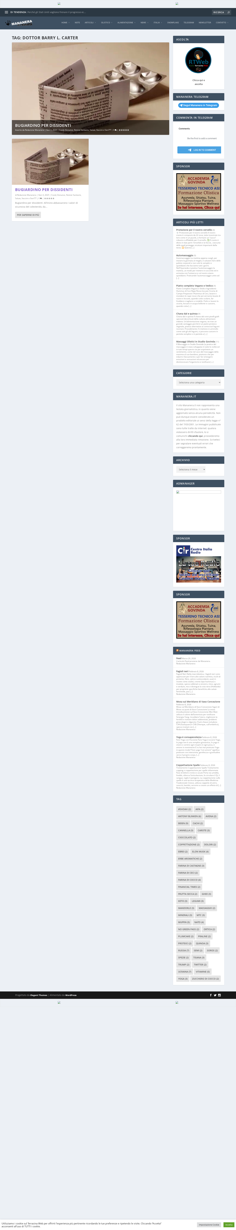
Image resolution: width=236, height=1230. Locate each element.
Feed (178, 658)
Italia (157, 22)
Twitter (200, 964)
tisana (198, 957)
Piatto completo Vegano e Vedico (194, 285)
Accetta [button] (228, 1224)
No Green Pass (188, 929)
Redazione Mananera (34, 130)
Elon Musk (200, 851)
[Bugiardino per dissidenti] (50, 162)
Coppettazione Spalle (188, 765)
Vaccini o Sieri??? (103, 130)
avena (211, 816)
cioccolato (187, 837)
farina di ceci (188, 872)
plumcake (185, 936)
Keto (182, 901)
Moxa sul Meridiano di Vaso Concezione (198, 701)
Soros (212, 950)
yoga (183, 978)
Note (77, 22)
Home (64, 22)
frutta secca (187, 893)
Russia (183, 950)
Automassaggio (184, 255)
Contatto (221, 22)
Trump (183, 964)
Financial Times (189, 886)
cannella (185, 830)
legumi (198, 901)
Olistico (105, 22)
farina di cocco (189, 879)
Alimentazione (125, 22)
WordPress (70, 995)
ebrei (183, 851)
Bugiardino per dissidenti (43, 125)
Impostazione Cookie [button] (209, 1224)
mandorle (186, 908)
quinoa (202, 943)
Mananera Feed (190, 650)
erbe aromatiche (190, 858)
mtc (201, 915)
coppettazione (189, 844)
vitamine (203, 971)
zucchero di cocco (205, 978)
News (143, 22)
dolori (210, 844)
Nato (199, 922)
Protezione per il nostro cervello (194, 229)
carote (204, 830)
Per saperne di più (28, 214)
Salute (92, 130)
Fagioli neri (182, 671)
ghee (206, 893)
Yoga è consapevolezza (188, 737)
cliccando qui (195, 435)
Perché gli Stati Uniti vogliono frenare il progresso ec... (56, 12)
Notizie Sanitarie (81, 130)
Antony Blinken (189, 816)
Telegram (189, 22)
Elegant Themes (38, 995)
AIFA (199, 809)
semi (198, 950)
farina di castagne (191, 865)
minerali (185, 915)
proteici (184, 943)
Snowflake (173, 22)
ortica (209, 929)
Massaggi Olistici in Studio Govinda (195, 341)
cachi (198, 823)
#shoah (184, 809)
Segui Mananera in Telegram (200, 105)
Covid (61, 130)
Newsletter (205, 22)
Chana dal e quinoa (186, 313)
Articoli (89, 22)
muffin (184, 922)
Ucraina (184, 971)
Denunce (69, 130)
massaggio (207, 908)
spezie (183, 957)
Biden (183, 823)
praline (204, 936)
